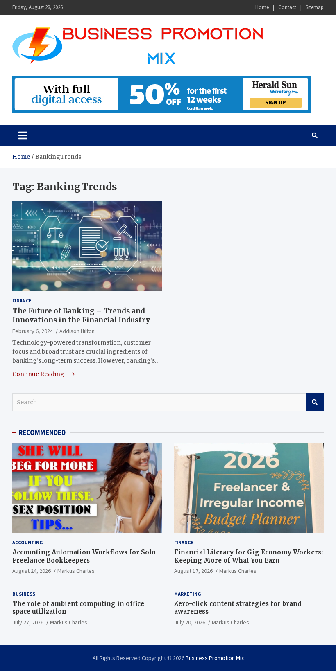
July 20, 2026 (189, 622)
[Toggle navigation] (22, 135)
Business (23, 594)
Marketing (187, 594)
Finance (22, 300)
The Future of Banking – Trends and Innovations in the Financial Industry (81, 315)
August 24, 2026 (31, 570)
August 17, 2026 (193, 570)
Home (262, 7)
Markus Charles (76, 570)
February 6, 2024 (32, 331)
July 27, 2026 (27, 622)
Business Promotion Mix (215, 658)
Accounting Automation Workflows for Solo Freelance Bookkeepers (84, 556)
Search (315, 402)
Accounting (27, 542)
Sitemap (315, 7)
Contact (287, 7)
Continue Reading (39, 374)
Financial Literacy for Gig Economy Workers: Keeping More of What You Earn (248, 556)
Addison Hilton (77, 331)
